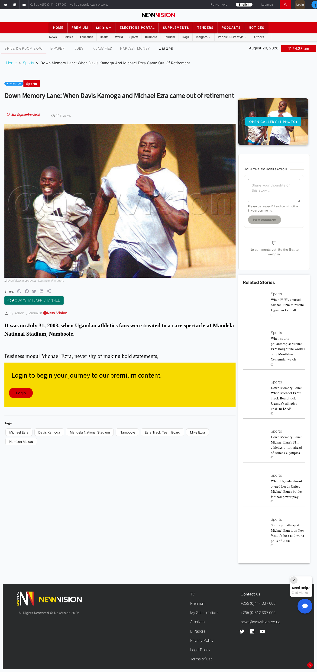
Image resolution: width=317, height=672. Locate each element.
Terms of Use (201, 659)
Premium (198, 603)
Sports (133, 37)
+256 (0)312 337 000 (258, 613)
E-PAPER (57, 48)
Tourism (169, 37)
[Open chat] (305, 606)
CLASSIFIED (103, 48)
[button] (5, 4)
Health (104, 37)
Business (151, 37)
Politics (68, 37)
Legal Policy (200, 650)
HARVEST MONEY (135, 48)
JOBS (78, 48)
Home (11, 63)
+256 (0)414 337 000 (258, 603)
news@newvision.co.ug (261, 622)
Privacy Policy (202, 640)
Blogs (185, 37)
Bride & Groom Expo (24, 48)
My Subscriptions (204, 613)
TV (192, 594)
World (119, 37)
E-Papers (197, 631)
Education (86, 37)
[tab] (23, 48)
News (53, 37)
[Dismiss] (294, 580)
